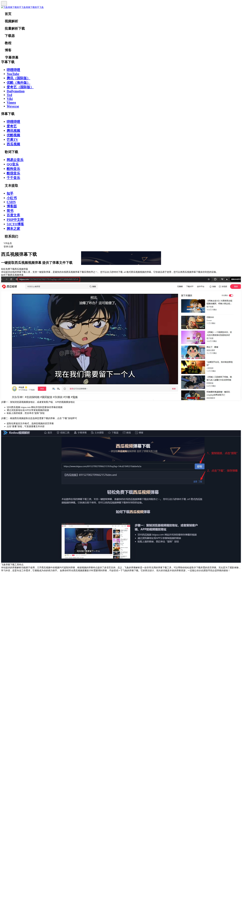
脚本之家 (13, 228)
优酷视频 (13, 135)
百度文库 (13, 215)
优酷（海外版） (18, 82)
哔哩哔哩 (13, 70)
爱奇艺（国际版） (20, 87)
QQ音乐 (13, 164)
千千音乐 (13, 178)
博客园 (12, 206)
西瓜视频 (13, 144)
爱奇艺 (12, 126)
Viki (10, 98)
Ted (9, 95)
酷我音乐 (13, 173)
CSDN (11, 202)
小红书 (12, 198)
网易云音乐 (15, 160)
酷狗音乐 (13, 169)
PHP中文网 (15, 219)
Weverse (13, 106)
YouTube (13, 74)
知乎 (10, 193)
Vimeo (11, 102)
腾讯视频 (13, 130)
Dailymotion (16, 91)
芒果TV (12, 139)
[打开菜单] (4, 3)
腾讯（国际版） (18, 78)
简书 (10, 210)
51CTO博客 (15, 224)
